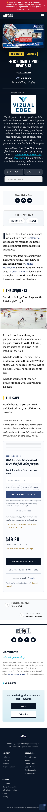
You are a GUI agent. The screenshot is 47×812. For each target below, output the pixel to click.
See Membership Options (23, 570)
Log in (32, 578)
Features (6, 764)
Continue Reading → (23, 561)
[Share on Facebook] (23, 200)
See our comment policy (17, 674)
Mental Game (30, 764)
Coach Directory (31, 757)
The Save (32, 220)
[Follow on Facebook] (13, 639)
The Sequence (17, 220)
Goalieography (30, 770)
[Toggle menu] (42, 15)
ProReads (6, 757)
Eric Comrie (26, 78)
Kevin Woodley (24, 72)
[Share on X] (17, 200)
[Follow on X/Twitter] (20, 639)
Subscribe (23, 714)
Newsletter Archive (10, 787)
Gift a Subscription (10, 790)
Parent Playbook (9, 767)
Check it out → (23, 9)
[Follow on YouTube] (33, 639)
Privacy (5, 797)
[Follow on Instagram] (26, 639)
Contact (6, 793)
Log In (23, 706)
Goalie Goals (30, 773)
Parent (26, 487)
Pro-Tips (6, 760)
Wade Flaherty (17, 271)
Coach (35, 487)
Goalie (16, 487)
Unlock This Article (23, 495)
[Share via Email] (29, 200)
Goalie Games (30, 767)
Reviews (28, 760)
